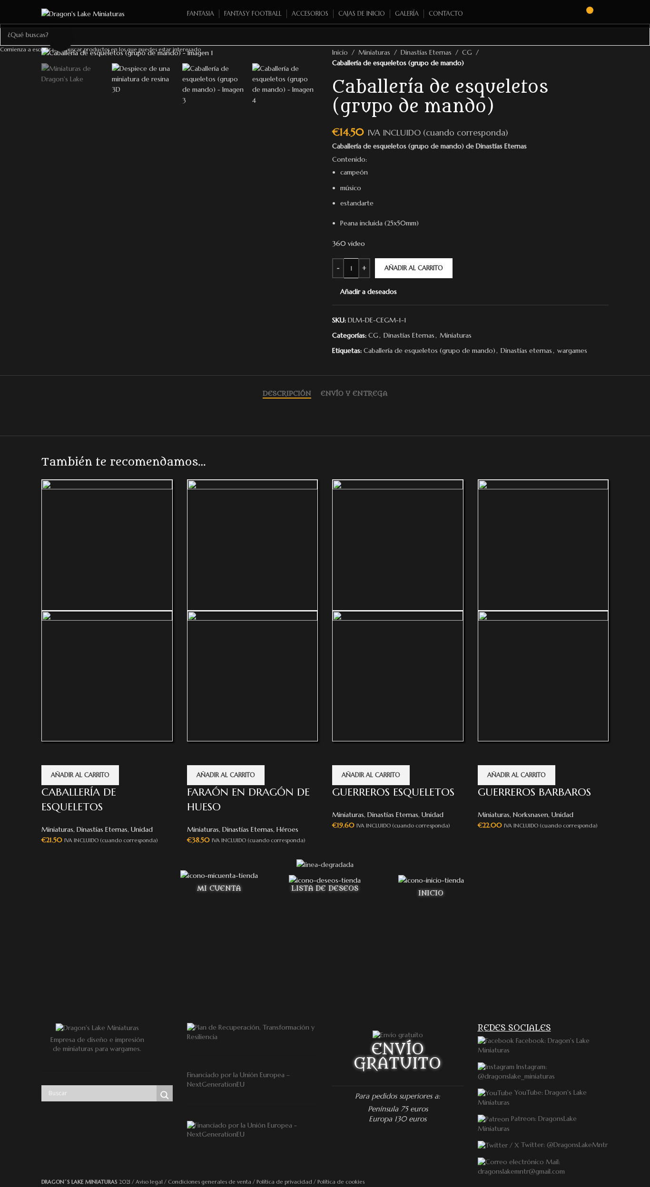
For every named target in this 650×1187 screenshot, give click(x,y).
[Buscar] (568, 13)
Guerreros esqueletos (393, 792)
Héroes (287, 829)
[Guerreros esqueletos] (397, 544)
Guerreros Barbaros (534, 792)
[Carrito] (585, 13)
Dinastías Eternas (102, 829)
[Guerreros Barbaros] (543, 544)
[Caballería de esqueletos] (107, 544)
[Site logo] (83, 13)
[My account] (604, 13)
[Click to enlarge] (60, 39)
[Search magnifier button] (165, 1095)
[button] (80, 775)
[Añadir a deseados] (53, 753)
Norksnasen (530, 814)
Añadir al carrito (413, 268)
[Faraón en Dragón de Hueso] (252, 544)
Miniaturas (57, 829)
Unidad (142, 829)
